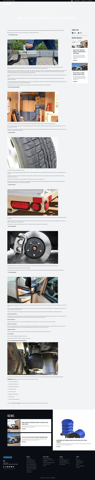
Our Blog (44, 465)
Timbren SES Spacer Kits (31, 459)
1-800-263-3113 (5, 462)
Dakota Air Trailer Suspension (31, 467)
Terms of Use (48, 477)
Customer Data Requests (80, 465)
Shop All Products (29, 471)
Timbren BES (29, 470)
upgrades (11, 379)
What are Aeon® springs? (47, 458)
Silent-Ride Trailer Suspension (31, 465)
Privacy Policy (42, 477)
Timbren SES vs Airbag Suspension (49, 462)
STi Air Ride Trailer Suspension (32, 468)
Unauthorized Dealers (79, 461)
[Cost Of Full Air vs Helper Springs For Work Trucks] (80, 67)
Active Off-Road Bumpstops (31, 462)
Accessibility (53, 477)
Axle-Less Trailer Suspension (31, 464)
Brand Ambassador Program (64, 459)
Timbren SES (29, 458)
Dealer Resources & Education (65, 462)
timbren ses (47, 15)
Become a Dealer (62, 464)
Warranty (77, 464)
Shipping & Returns (79, 462)
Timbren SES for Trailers (30, 461)
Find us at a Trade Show (63, 461)
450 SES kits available (16, 403)
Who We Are (62, 458)
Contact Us (78, 467)
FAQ (76, 458)
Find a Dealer (78, 459)
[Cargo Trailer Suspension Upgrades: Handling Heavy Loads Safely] (80, 44)
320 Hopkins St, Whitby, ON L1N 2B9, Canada (10, 464)
